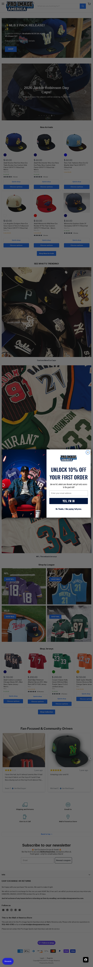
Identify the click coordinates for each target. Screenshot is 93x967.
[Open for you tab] (85, 959)
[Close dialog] (88, 452)
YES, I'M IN (69, 501)
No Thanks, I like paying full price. (69, 509)
